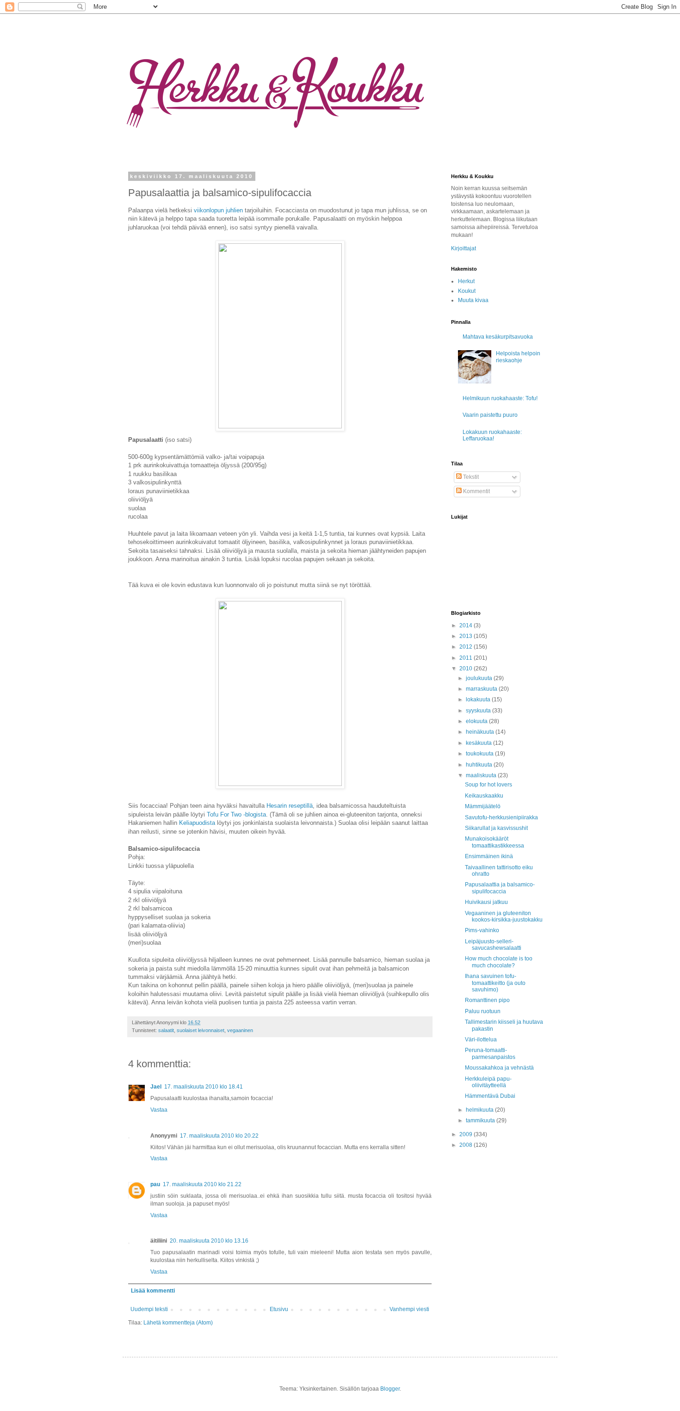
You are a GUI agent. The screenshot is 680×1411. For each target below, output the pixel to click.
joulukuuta (480, 678)
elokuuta (477, 721)
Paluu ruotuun (483, 1011)
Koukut (467, 291)
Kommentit (476, 491)
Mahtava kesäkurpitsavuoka (498, 337)
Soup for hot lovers (488, 784)
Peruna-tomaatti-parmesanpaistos (490, 1053)
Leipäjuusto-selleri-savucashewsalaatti (493, 944)
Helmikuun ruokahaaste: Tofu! (500, 398)
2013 (466, 636)
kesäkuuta (479, 743)
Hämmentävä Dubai (490, 1096)
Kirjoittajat (463, 248)
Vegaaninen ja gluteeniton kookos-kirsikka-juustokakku (504, 916)
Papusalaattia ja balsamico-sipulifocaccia (500, 887)
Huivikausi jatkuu (486, 902)
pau (155, 1184)
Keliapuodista (197, 822)
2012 (466, 647)
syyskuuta (479, 710)
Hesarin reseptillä (289, 805)
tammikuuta (481, 1120)
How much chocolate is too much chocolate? (498, 961)
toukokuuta (480, 753)
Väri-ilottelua (481, 1039)
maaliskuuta (482, 775)
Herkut (466, 281)
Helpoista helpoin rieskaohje (518, 356)
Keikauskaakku (484, 795)
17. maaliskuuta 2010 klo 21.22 (202, 1184)
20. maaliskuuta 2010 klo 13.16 (209, 1241)
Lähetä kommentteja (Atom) (178, 1322)
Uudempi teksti (149, 1309)
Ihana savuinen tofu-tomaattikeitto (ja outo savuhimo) (495, 983)
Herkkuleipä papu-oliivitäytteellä (488, 1082)
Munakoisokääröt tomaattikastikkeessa (494, 841)
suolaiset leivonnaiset (200, 1030)
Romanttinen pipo (487, 1000)
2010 (466, 668)
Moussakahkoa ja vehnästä (499, 1067)
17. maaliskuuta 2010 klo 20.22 (219, 1136)
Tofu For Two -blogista (236, 814)
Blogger (390, 1389)
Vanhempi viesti (409, 1309)
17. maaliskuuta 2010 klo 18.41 (203, 1086)
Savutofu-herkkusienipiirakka (501, 817)
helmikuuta (480, 1110)
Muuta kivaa (473, 300)
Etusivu (279, 1309)
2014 (466, 625)
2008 (466, 1145)
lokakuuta (479, 699)
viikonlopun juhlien (218, 210)
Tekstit (470, 477)
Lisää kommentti (153, 1290)
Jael (155, 1086)
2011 (466, 658)
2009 (466, 1134)
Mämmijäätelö (483, 806)
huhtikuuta (480, 764)
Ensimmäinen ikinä (489, 856)
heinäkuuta (480, 732)
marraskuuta (482, 689)
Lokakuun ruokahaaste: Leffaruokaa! (492, 435)
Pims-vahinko (482, 930)
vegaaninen (240, 1030)
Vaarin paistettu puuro (490, 415)
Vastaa (158, 1110)
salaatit (166, 1030)
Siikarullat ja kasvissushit (496, 828)
